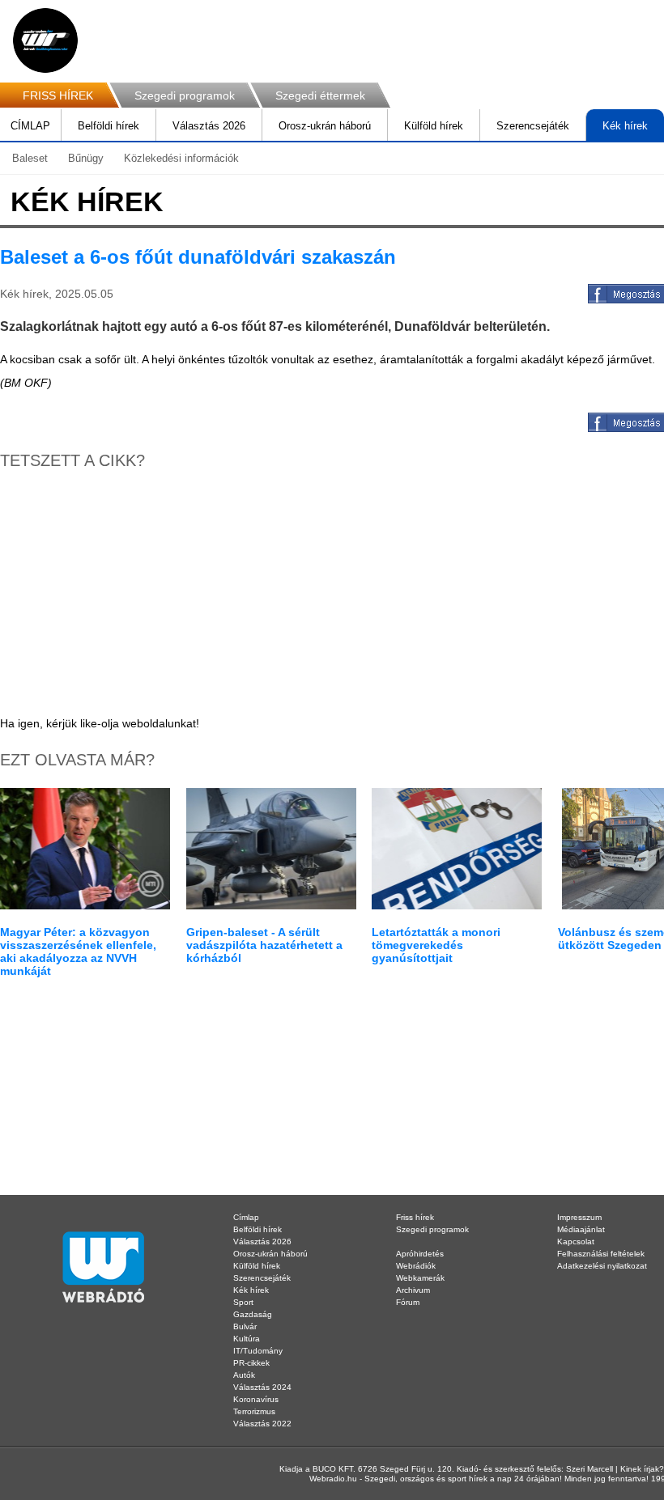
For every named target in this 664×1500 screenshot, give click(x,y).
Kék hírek (625, 126)
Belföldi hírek (108, 126)
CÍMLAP (30, 126)
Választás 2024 (262, 1387)
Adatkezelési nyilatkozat (602, 1265)
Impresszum (579, 1217)
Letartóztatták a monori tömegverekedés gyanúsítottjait (436, 945)
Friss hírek (415, 1217)
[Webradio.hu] (45, 40)
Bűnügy (86, 158)
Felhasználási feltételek (601, 1253)
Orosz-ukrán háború (325, 126)
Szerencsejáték (532, 126)
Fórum (407, 1302)
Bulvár (245, 1326)
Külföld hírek (433, 126)
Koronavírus (256, 1399)
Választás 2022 (262, 1423)
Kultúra (246, 1338)
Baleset (30, 158)
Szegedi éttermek (320, 95)
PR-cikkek (251, 1362)
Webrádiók (416, 1265)
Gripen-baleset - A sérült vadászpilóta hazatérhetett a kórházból (264, 945)
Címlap (246, 1217)
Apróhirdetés (420, 1253)
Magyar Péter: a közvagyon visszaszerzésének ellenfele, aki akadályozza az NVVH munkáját (78, 951)
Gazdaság (252, 1314)
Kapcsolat (575, 1241)
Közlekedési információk (181, 158)
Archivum (413, 1290)
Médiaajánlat (581, 1229)
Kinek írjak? (642, 1468)
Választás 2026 (208, 126)
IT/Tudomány (258, 1350)
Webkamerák (420, 1277)
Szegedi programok (184, 95)
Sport (243, 1302)
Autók (244, 1375)
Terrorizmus (254, 1411)
